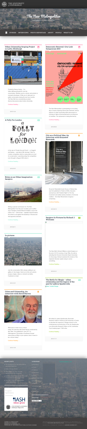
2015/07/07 (13, 168)
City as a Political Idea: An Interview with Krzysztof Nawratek (57, 137)
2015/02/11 (13, 227)
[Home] (6, 33)
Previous (47, 234)
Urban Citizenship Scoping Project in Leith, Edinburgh (20, 48)
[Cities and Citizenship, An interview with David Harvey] (23, 309)
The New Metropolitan (43, 16)
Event (34, 367)
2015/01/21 (54, 271)
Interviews (23, 32)
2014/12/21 (13, 283)
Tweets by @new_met (65, 361)
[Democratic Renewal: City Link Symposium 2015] (64, 77)
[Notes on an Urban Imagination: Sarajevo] (23, 191)
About (50, 32)
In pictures (9, 235)
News (34, 375)
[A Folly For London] (23, 134)
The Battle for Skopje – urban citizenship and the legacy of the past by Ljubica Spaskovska (60, 282)
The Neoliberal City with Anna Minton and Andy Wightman (16, 365)
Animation (36, 364)
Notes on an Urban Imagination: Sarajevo (19, 178)
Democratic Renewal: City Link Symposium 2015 (59, 48)
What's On (36, 391)
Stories (12, 32)
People (58, 32)
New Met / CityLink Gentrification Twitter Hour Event (15, 381)
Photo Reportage (38, 378)
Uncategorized (37, 386)
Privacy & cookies (10, 423)
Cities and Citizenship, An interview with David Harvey (18, 292)
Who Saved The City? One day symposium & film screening (14, 372)
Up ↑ (76, 425)
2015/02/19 (54, 209)
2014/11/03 (13, 347)
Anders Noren (70, 425)
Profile (35, 381)
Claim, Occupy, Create (12, 369)
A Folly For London (13, 120)
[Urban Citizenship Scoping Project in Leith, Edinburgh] (23, 68)
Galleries (35, 370)
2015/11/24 (13, 111)
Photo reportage (38, 32)
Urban (34, 389)
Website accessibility (12, 424)
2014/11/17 (54, 338)
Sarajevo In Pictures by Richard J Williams (60, 218)
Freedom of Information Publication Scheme (20, 425)
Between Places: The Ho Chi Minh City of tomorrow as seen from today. (16, 376)
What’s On (68, 32)
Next (80, 234)
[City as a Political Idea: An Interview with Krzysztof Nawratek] (64, 162)
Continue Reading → (13, 104)
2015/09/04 (54, 126)
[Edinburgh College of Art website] (16, 409)
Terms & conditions (11, 421)
